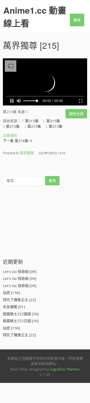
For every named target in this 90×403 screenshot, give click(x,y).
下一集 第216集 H (17, 140)
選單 (77, 19)
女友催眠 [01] (14, 306)
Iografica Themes (64, 369)
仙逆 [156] (11, 292)
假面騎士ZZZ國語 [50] (21, 313)
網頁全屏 (76, 113)
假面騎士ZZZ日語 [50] (21, 320)
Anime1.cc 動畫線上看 (34, 16)
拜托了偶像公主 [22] (19, 299)
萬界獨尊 (20, 45)
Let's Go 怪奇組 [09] (19, 271)
